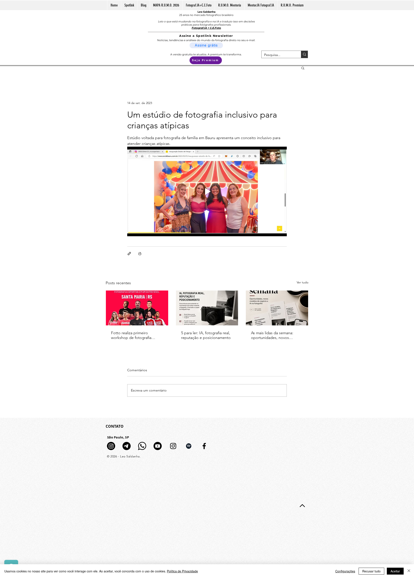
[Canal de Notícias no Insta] (111, 446)
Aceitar (395, 571)
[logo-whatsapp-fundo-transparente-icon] (142, 446)
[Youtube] (158, 446)
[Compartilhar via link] (129, 254)
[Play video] (207, 191)
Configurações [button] (345, 571)
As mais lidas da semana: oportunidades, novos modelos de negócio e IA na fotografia (275, 335)
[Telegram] (126, 446)
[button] (303, 68)
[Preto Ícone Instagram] (173, 446)
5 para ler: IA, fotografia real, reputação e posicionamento (206, 335)
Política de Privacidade (182, 571)
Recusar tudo (371, 571)
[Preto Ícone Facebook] (204, 446)
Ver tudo (302, 282)
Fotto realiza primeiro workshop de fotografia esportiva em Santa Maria (132, 335)
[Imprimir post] (140, 254)
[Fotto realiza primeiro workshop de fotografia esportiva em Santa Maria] (137, 308)
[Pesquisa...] (304, 54)
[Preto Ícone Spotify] (189, 446)
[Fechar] (408, 571)
